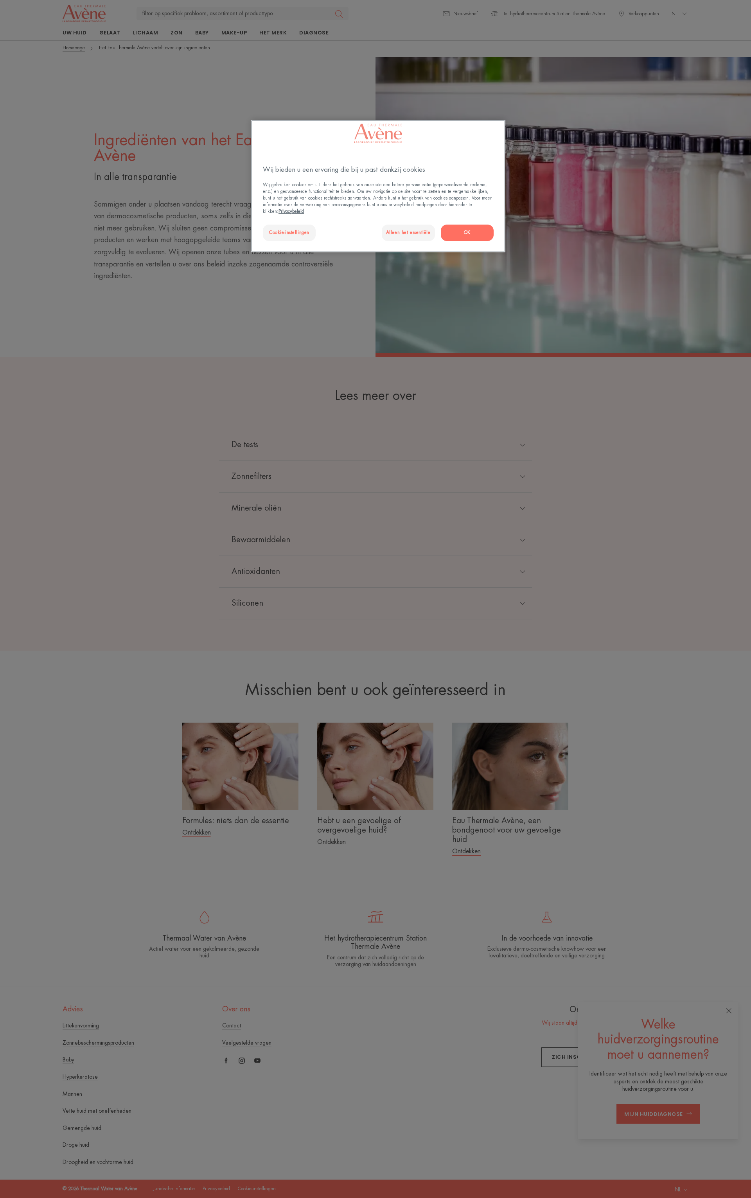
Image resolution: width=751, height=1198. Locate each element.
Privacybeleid (291, 211)
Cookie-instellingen (289, 232)
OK (467, 232)
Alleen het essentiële (408, 232)
